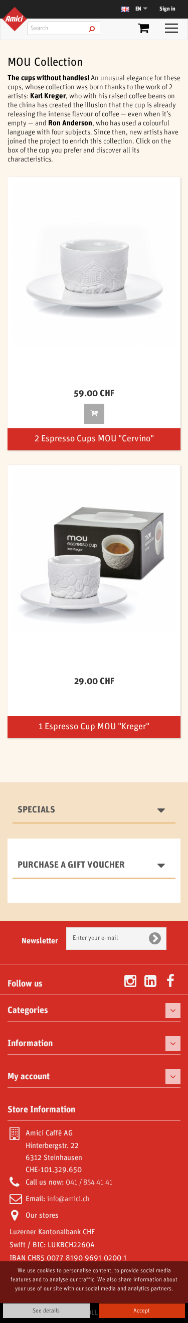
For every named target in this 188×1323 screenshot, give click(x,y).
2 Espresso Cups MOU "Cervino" (94, 439)
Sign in (167, 9)
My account (29, 1077)
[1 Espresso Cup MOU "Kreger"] (94, 551)
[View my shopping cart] (143, 30)
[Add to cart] (94, 414)
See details (46, 1310)
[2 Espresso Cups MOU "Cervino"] (94, 264)
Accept (141, 1310)
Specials (36, 810)
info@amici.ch (68, 1199)
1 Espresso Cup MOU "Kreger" (94, 727)
